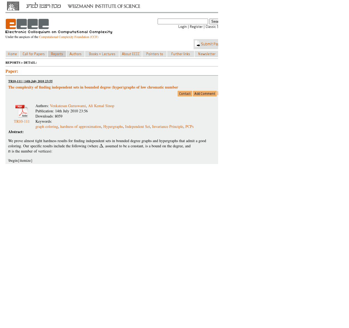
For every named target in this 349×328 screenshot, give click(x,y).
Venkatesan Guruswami (68, 105)
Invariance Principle (167, 126)
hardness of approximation (80, 126)
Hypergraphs (113, 126)
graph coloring (46, 126)
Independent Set (137, 126)
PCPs (189, 126)
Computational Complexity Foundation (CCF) (68, 36)
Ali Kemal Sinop (101, 105)
